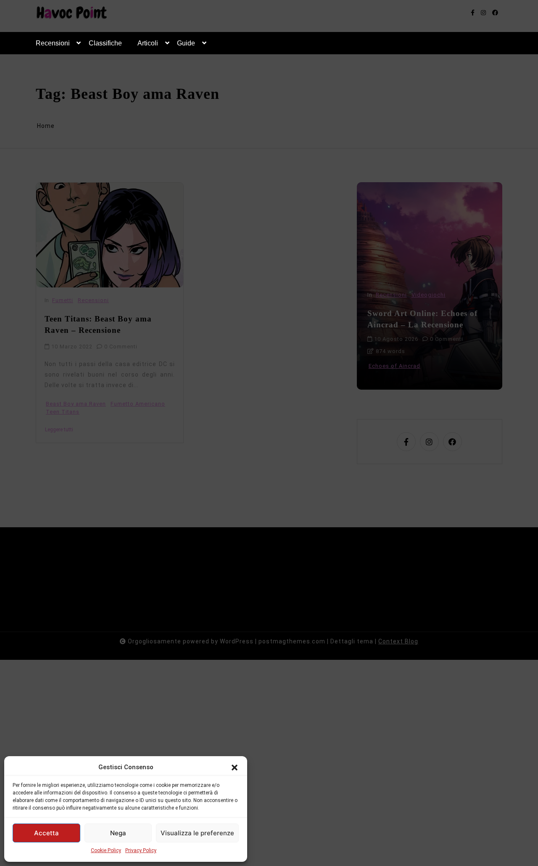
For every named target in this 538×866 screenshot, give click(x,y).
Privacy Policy (140, 850)
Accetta (46, 833)
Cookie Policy (106, 850)
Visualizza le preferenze (197, 833)
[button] (234, 767)
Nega (118, 833)
